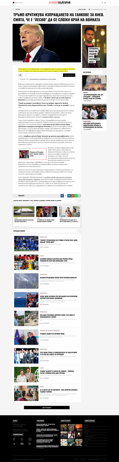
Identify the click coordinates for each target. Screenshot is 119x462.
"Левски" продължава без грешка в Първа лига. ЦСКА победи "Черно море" (58, 241)
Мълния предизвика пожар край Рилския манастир (58, 278)
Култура (86, 442)
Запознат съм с (38, 79)
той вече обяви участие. (51, 117)
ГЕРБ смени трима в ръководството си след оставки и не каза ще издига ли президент (58, 353)
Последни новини (19, 231)
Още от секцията (46, 407)
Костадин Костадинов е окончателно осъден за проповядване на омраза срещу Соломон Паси (92, 126)
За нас (15, 421)
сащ (31, 200)
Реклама (82, 459)
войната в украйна (39, 200)
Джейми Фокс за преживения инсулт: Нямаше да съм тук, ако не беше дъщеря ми (46, 436)
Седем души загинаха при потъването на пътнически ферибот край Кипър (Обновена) (58, 297)
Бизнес (86, 433)
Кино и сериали (88, 436)
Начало (76, 459)
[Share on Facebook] (62, 195)
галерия (86, 425)
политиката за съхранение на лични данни (43, 79)
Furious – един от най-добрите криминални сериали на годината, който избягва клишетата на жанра (47, 430)
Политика (87, 430)
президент (26, 200)
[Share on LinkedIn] (69, 195)
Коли (85, 444)
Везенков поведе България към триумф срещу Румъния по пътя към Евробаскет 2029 (56, 260)
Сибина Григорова (18, 426)
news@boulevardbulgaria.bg (20, 430)
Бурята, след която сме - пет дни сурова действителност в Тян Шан (45, 425)
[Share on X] (65, 195)
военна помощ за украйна (53, 200)
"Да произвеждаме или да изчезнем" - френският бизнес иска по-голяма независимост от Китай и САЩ (93, 98)
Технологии (87, 439)
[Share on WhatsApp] (76, 195)
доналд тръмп (17, 200)
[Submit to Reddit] (72, 195)
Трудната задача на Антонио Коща (52, 334)
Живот (86, 427)
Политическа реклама (94, 459)
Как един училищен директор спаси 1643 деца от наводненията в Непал (57, 316)
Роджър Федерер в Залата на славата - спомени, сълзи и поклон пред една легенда (57, 372)
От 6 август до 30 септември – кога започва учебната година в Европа (58, 391)
